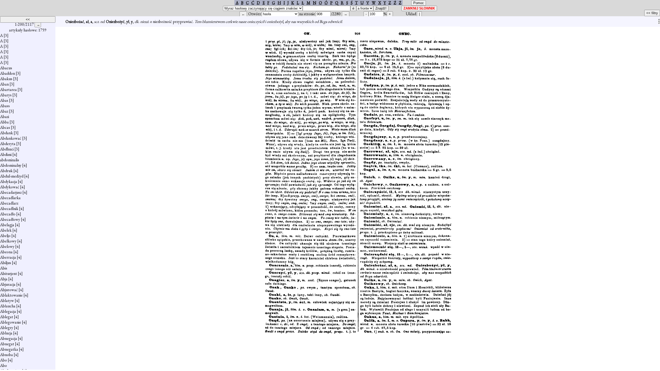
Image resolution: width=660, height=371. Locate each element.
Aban (4, 84)
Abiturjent (8, 273)
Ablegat (6, 316)
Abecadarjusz (11, 192)
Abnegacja (8, 338)
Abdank (6, 133)
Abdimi (6, 154)
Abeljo (5, 235)
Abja (3, 279)
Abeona (6, 252)
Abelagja (7, 224)
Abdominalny (10, 165)
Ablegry (6, 327)
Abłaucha (7, 306)
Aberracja (8, 257)
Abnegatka (9, 349)
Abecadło (7, 214)
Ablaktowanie (11, 295)
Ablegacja (8, 311)
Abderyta (7, 143)
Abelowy (7, 246)
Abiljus (5, 262)
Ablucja (6, 333)
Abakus (6, 78)
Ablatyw (7, 300)
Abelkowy (8, 241)
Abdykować (9, 187)
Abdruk (6, 170)
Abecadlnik (9, 208)
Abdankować (10, 138)
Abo (3, 360)
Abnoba (6, 354)
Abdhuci (7, 149)
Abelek (6, 230)
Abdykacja (8, 181)
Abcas (5, 127)
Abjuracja (7, 284)
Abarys (6, 95)
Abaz (4, 111)
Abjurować (9, 289)
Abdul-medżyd (11, 176)
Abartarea (8, 89)
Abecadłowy (10, 219)
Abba (4, 122)
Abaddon (7, 73)
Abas (4, 100)
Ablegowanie (10, 322)
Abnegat (7, 344)
